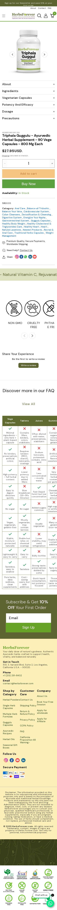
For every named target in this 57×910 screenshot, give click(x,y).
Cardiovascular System (37, 211)
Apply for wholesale (42, 711)
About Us (42, 696)
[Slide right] (32, 336)
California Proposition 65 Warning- (28, 740)
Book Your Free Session (45, 703)
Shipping (5, 156)
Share (10, 257)
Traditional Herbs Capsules (29, 232)
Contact (42, 8)
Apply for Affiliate (42, 720)
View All (28, 404)
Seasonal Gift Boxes (10, 746)
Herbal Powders (11, 699)
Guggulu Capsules (41, 220)
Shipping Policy (28, 705)
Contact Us (26, 250)
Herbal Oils (9, 739)
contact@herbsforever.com (18, 683)
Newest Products (33, 229)
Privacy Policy (27, 720)
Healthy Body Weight (14, 223)
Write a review (28, 365)
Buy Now (29, 184)
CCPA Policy (26, 725)
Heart (44, 226)
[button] (3, 16)
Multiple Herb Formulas (10, 715)
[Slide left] (24, 336)
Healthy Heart (32, 226)
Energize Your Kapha (35, 217)
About (33, 8)
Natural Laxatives (12, 229)
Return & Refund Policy (27, 712)
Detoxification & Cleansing (37, 214)
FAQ (49, 8)
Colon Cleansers (11, 214)
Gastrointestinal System (16, 220)
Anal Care (20, 208)
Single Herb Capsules (9, 707)
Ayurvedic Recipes (8, 732)
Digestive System (12, 217)
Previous (12, 54)
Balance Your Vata (12, 211)
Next (44, 54)
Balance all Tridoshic (38, 208)
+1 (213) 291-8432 (12, 675)
